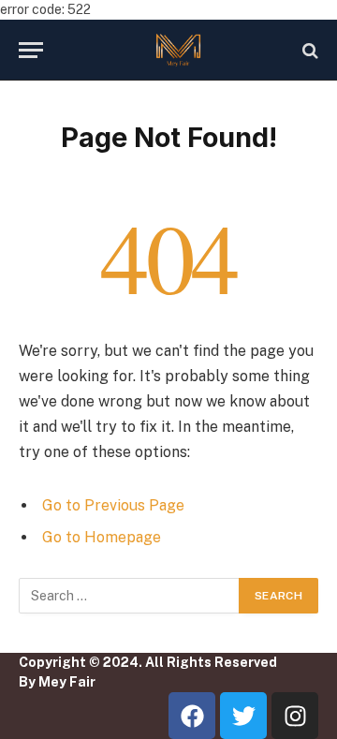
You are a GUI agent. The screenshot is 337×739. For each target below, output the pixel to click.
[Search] (308, 50)
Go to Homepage (101, 537)
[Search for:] (130, 595)
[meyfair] (178, 50)
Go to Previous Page (113, 505)
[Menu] (31, 50)
